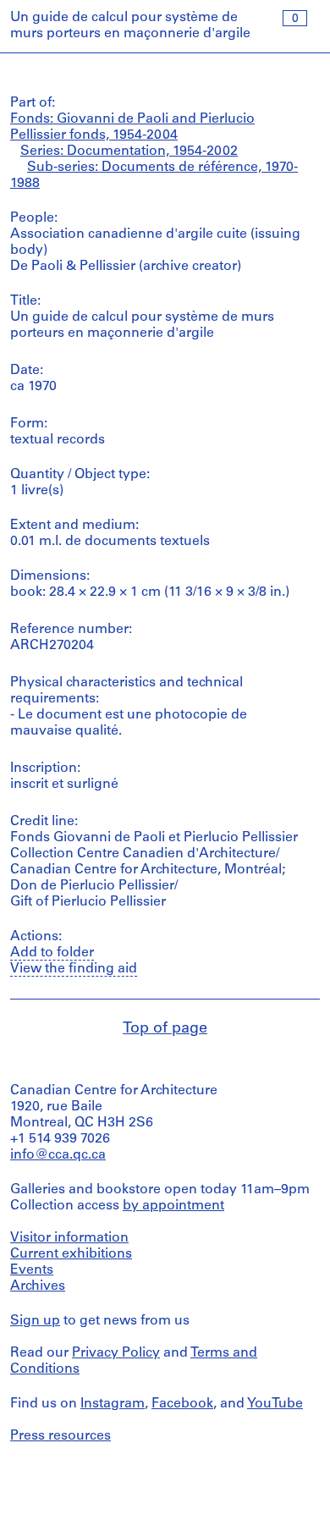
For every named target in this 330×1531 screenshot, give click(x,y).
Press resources (60, 1436)
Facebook (182, 1404)
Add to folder (52, 953)
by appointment (173, 1206)
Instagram (112, 1404)
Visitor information (69, 1238)
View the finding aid (73, 969)
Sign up (35, 1321)
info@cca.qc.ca (58, 1155)
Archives (37, 1286)
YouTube (275, 1404)
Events (31, 1270)
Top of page (165, 1029)
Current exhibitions (71, 1254)
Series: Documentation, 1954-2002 (129, 151)
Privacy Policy (116, 1353)
